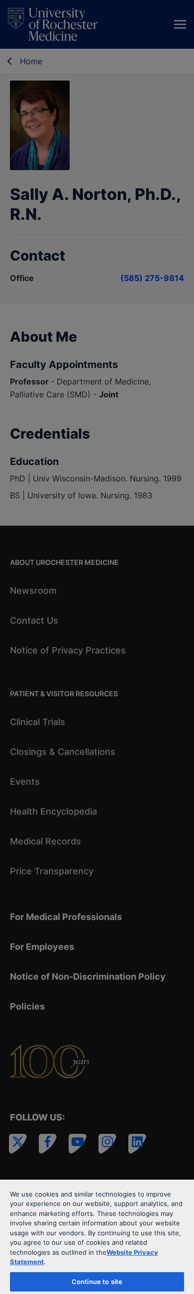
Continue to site (97, 1281)
